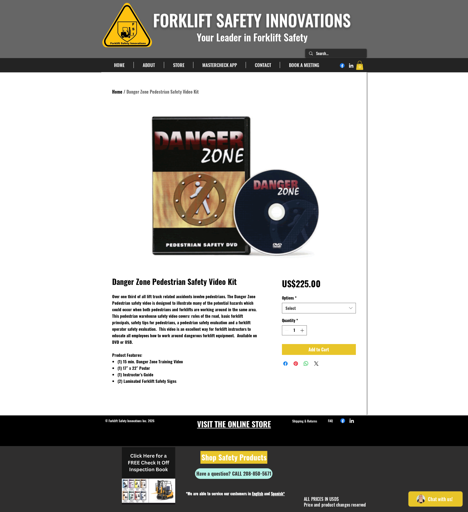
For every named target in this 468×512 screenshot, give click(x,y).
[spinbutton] (294, 330)
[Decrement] (286, 330)
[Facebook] (342, 65)
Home (117, 91)
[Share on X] (316, 363)
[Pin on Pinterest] (295, 363)
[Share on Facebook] (285, 363)
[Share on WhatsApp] (306, 363)
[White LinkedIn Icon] (351, 65)
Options (289, 298)
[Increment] (302, 330)
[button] (359, 65)
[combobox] (319, 308)
